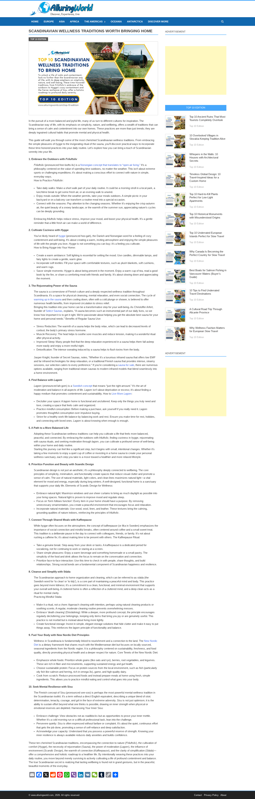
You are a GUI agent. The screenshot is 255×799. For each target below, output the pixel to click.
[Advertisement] (195, 70)
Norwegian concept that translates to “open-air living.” (110, 165)
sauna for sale (126, 365)
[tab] (195, 108)
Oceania (116, 21)
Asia (62, 21)
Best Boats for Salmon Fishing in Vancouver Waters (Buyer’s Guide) (207, 273)
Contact (198, 795)
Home (35, 21)
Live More (121, 393)
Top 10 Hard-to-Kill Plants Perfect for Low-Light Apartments (203, 197)
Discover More (158, 21)
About (223, 795)
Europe (49, 21)
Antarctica (135, 21)
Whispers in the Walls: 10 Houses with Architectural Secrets (203, 157)
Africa (74, 21)
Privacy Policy (211, 795)
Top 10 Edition (38, 39)
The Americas (93, 21)
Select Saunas (54, 311)
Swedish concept (82, 385)
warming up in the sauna (47, 299)
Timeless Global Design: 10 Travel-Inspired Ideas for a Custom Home (204, 177)
